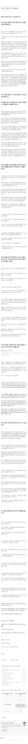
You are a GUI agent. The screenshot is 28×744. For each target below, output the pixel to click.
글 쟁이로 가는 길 (5, 666)
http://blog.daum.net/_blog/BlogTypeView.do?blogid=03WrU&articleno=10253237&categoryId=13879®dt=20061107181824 (14, 354)
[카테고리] (1, 1)
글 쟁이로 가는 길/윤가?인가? (7, 6)
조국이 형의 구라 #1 (5, 676)
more (26, 690)
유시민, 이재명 (4, 680)
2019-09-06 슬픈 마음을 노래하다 (7, 679)
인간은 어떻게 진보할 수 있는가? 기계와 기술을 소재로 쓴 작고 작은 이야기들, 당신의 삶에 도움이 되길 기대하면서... (11, 726)
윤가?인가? (11, 666)
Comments (3, 717)
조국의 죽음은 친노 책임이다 (6, 677)
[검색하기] (26, 1)
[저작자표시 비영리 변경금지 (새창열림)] (16, 660)
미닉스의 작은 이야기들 (7, 723)
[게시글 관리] (7, 660)
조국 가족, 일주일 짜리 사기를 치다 (8, 673)
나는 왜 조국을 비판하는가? (6, 674)
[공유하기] (6, 660)
